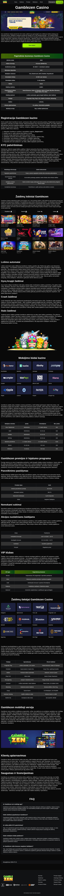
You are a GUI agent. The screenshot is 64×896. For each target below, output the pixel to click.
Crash (38, 211)
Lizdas (54, 211)
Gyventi (23, 211)
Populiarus (7, 211)
